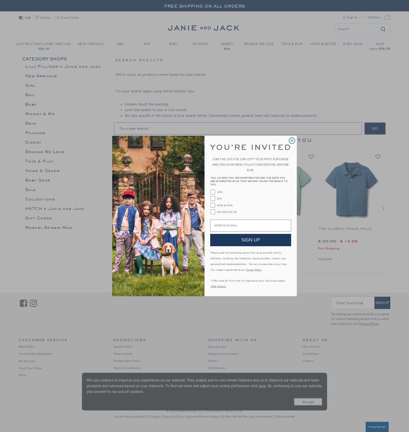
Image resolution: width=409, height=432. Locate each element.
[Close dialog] (292, 141)
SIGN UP (250, 240)
